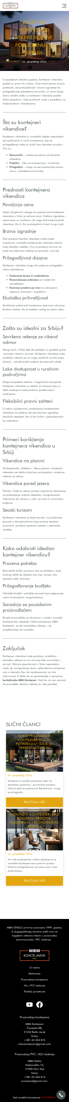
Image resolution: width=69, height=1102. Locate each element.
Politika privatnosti (34, 991)
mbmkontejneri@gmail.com (34, 1044)
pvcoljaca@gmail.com (34, 1081)
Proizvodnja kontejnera (34, 979)
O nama (34, 967)
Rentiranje (34, 973)
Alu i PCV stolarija (34, 985)
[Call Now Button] (61, 1095)
